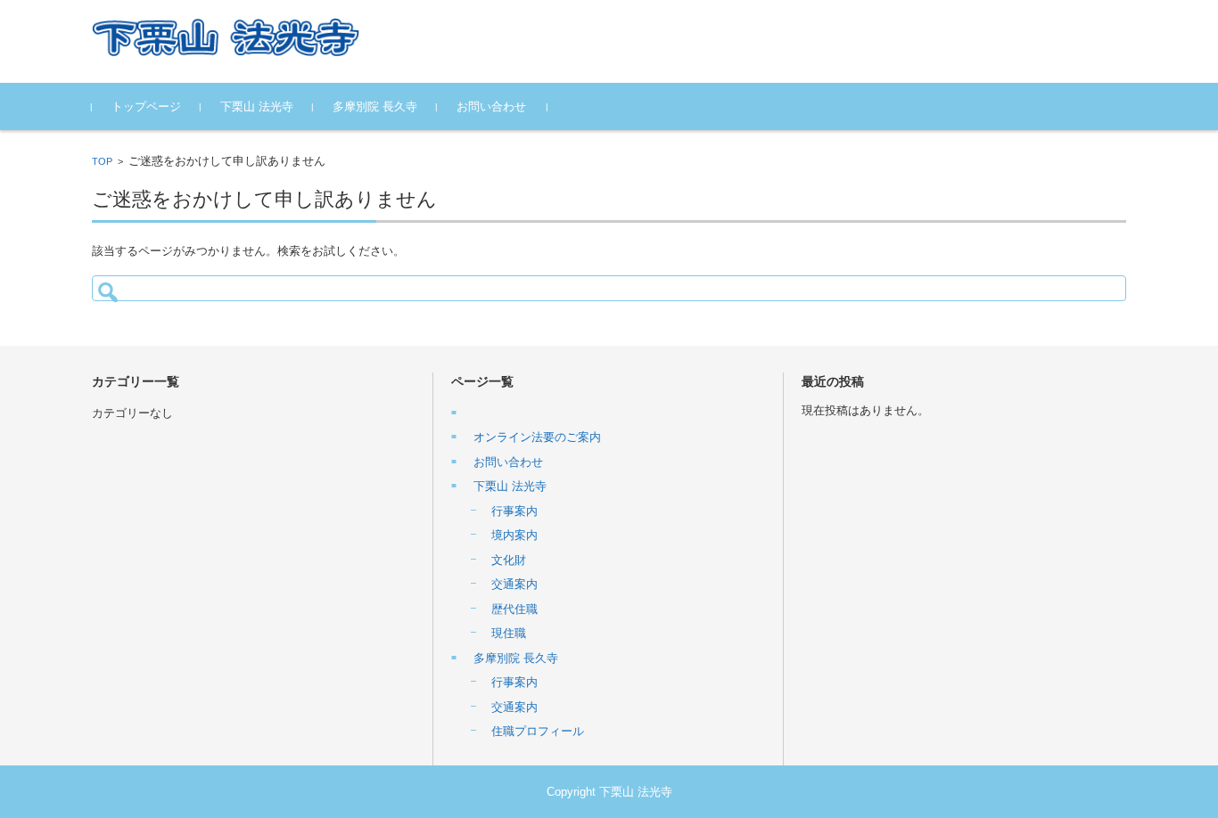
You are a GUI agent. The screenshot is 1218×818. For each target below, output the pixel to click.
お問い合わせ (491, 106)
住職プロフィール (537, 731)
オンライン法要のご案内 (537, 437)
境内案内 (514, 535)
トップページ (146, 106)
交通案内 (514, 584)
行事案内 (514, 511)
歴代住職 (514, 609)
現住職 (508, 633)
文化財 (508, 560)
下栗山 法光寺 (256, 106)
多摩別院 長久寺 (375, 106)
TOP (102, 161)
